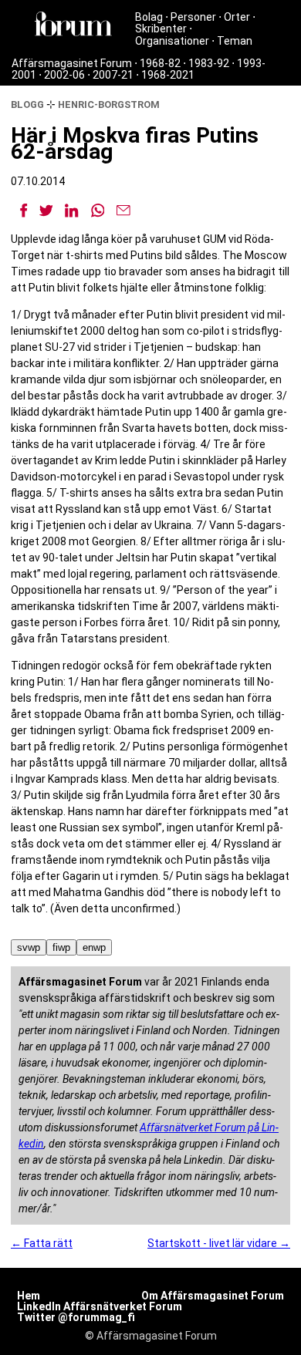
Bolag (149, 17)
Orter (237, 17)
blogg (27, 104)
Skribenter (161, 28)
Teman (234, 41)
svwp (28, 947)
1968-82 (160, 63)
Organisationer (172, 41)
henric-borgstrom (109, 104)
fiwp (61, 947)
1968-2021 (167, 75)
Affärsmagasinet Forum (72, 63)
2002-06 (64, 75)
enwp (94, 947)
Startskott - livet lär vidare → (218, 1243)
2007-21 (113, 75)
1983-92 (208, 63)
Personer (193, 17)
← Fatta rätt (42, 1243)
